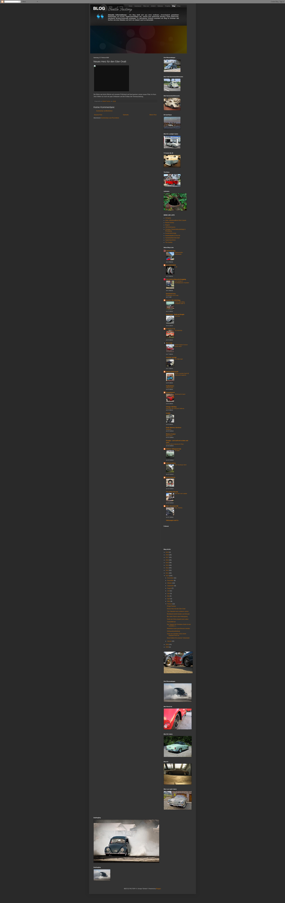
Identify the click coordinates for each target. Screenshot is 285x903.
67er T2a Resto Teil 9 (180, 465)
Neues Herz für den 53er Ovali (176, 609)
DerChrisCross (171, 293)
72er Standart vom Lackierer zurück (177, 611)
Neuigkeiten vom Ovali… (172, 295)
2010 (167, 575)
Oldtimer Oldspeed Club (173, 449)
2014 (167, 565)
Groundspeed (170, 392)
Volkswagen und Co (172, 520)
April (168, 599)
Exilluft (168, 413)
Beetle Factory (169, 222)
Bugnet (167, 225)
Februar (169, 604)
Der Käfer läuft (179, 359)
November (170, 580)
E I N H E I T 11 (170, 329)
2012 (167, 570)
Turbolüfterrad (171, 622)
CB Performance (170, 227)
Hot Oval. (177, 316)
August (169, 588)
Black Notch (169, 435)
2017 (167, 557)
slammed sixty (170, 251)
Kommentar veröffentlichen (104, 111)
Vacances (168, 429)
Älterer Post (152, 115)
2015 (167, 562)
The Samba (168, 242)
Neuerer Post (98, 115)
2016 (167, 560)
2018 (167, 555)
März (169, 601)
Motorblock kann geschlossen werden (178, 628)
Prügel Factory (171, 606)
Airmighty (168, 218)
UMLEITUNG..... (170, 387)
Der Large (169, 343)
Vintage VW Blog (171, 407)
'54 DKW (177, 450)
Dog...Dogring (178, 507)
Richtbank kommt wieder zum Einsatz (178, 614)
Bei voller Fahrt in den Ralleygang (177, 616)
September (170, 586)
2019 (167, 552)
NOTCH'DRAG (170, 477)
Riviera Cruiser (171, 434)
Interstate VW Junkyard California (175, 408)
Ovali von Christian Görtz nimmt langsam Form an (176, 634)
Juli (168, 591)
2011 (167, 573)
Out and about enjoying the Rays (175, 444)
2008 (167, 647)
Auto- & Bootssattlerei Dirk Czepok (175, 220)
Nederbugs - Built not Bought (175, 314)
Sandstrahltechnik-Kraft (172, 238)
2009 (167, 644)
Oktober (169, 583)
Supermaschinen (170, 240)
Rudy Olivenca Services (173, 427)
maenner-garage (171, 357)
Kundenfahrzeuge (170, 233)
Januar (169, 641)
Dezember (170, 578)
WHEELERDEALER (172, 371)
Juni (168, 593)
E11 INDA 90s (178, 330)
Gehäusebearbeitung (173, 631)
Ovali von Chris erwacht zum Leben (177, 619)
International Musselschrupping (176, 279)
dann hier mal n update (181, 493)
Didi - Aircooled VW (172, 506)
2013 (167, 568)
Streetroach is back (180, 394)
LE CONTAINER (171, 265)
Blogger (158, 888)
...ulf (176, 266)
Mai (168, 596)
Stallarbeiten (170, 386)
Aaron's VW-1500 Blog (173, 300)
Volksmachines (171, 463)
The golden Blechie (172, 492)
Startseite (126, 115)
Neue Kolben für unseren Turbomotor (178, 638)
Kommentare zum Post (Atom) (110, 118)
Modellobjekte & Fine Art (172, 235)
